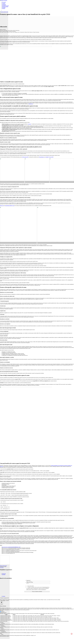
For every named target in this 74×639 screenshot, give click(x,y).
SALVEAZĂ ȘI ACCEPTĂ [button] (4, 636)
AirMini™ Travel (37, 181)
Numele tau (28, 580)
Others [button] (1, 633)
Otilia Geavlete (3, 26)
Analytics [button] (1, 627)
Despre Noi (4, 573)
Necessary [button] (1, 610)
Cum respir (2, 567)
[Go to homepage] (3, 0)
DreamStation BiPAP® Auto (9, 205)
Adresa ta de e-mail (29, 582)
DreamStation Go (61, 181)
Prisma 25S (2, 205)
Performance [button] (2, 625)
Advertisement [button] (2, 630)
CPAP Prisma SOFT (12, 181)
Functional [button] (1, 622)
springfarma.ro (30, 103)
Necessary (2, 611)
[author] (5, 601)
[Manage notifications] (71, 634)
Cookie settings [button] (2, 600)
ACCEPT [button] (7, 600)
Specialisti (3, 574)
